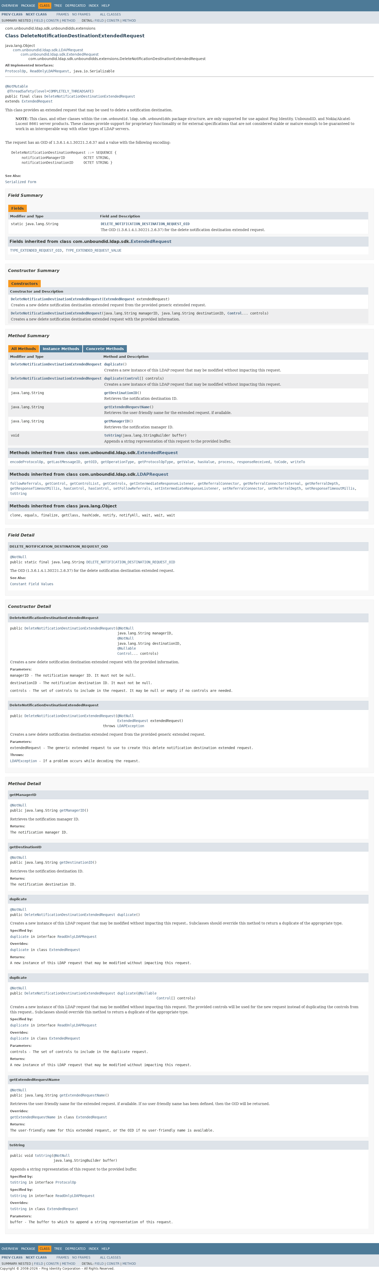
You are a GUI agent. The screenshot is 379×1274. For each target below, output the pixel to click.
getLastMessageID (63, 462)
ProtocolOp (15, 71)
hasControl (74, 488)
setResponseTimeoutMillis (330, 488)
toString (112, 435)
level (41, 91)
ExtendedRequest (37, 101)
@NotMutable (16, 86)
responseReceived (253, 462)
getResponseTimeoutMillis (35, 488)
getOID (90, 462)
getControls (114, 483)
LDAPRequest (152, 474)
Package (28, 5)
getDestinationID (120, 393)
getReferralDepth (321, 483)
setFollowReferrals (131, 488)
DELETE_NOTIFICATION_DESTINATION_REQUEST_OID (145, 224)
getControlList (84, 483)
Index (93, 5)
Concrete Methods (105, 349)
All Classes (110, 14)
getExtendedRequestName (127, 407)
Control (234, 313)
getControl (55, 483)
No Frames (81, 14)
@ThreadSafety (20, 91)
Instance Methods (61, 349)
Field (38, 20)
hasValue (206, 462)
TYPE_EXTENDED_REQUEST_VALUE (93, 250)
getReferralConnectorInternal (272, 483)
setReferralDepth (284, 488)
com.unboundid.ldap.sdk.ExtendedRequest (59, 54)
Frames (62, 14)
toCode (280, 462)
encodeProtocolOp (26, 462)
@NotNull (18, 557)
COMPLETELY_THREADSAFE (70, 91)
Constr (52, 20)
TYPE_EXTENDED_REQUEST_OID (36, 250)
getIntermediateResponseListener (162, 483)
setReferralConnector (243, 488)
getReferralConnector (218, 483)
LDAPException (130, 726)
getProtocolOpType (155, 462)
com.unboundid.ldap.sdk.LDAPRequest (48, 50)
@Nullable (126, 648)
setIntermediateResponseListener (186, 488)
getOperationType (117, 462)
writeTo (298, 462)
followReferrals (25, 483)
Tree (58, 5)
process (225, 462)
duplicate (113, 364)
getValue (185, 462)
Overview (10, 5)
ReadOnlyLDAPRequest (49, 71)
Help (106, 5)
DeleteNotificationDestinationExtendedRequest (89, 96)
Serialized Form (20, 182)
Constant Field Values (31, 584)
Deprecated (75, 5)
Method (68, 20)
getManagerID (116, 421)
